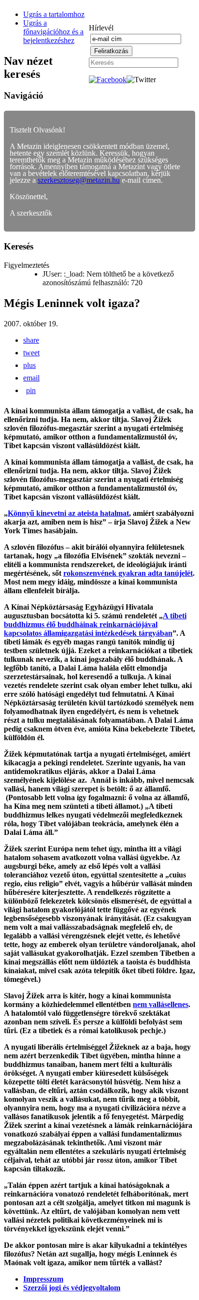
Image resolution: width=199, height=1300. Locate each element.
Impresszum (43, 1279)
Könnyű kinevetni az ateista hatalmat (68, 513)
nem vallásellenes (160, 1004)
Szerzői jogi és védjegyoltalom (71, 1288)
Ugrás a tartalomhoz (54, 14)
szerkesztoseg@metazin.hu (79, 180)
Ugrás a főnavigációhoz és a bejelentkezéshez (53, 31)
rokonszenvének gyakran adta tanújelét (128, 573)
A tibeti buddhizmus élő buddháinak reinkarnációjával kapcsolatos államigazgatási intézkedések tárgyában (95, 624)
